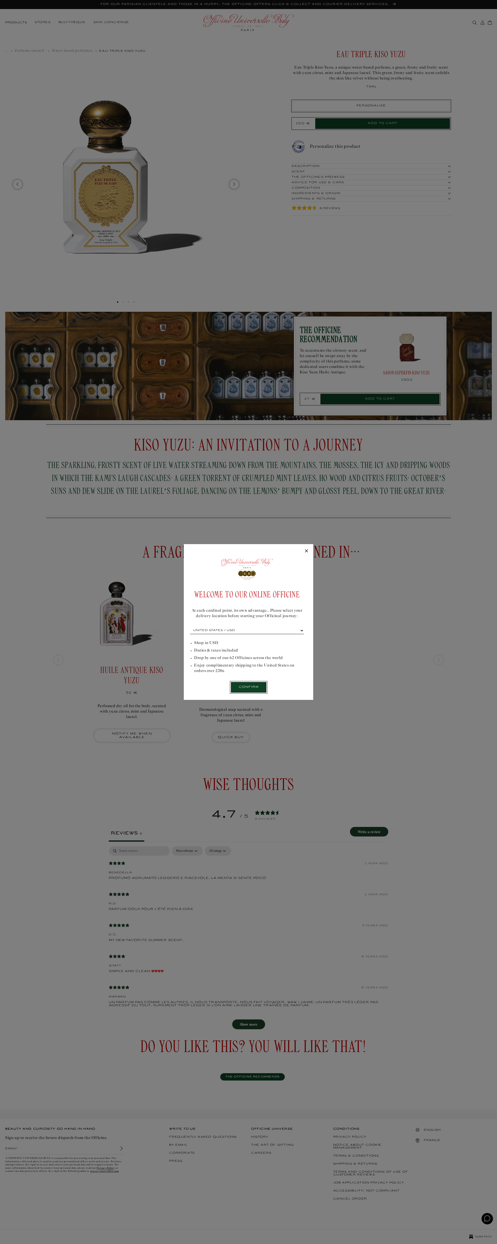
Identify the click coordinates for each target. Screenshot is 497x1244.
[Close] (306, 551)
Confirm (249, 687)
